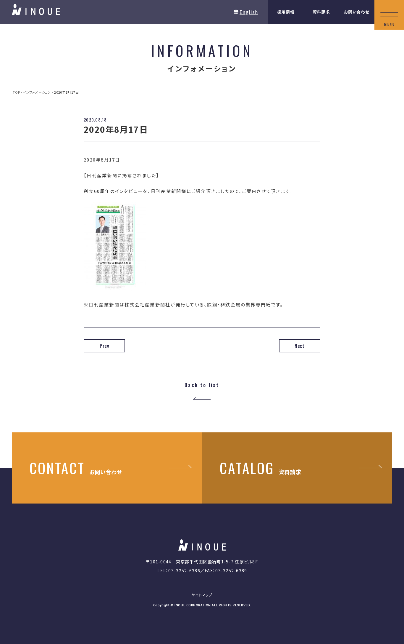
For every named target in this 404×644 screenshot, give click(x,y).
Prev (104, 345)
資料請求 (321, 12)
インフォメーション (37, 92)
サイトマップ (202, 594)
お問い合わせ (356, 12)
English (249, 11)
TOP (16, 92)
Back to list (202, 385)
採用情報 (286, 12)
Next (300, 345)
